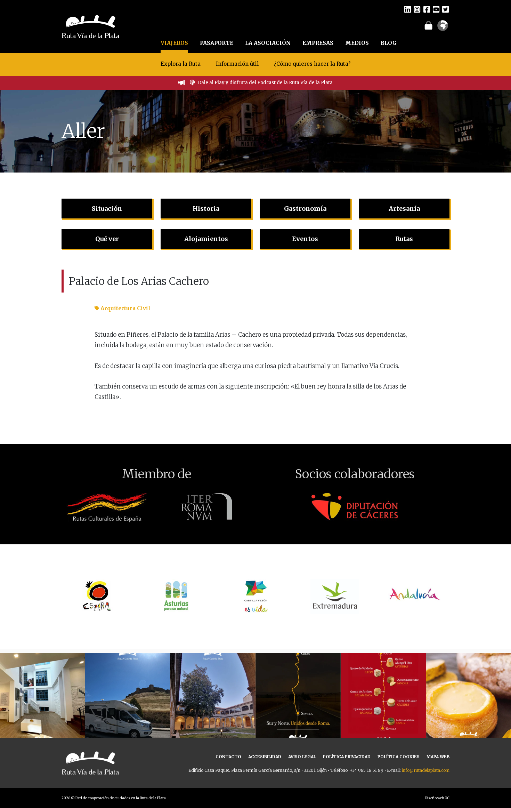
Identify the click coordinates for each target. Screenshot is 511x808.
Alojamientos (206, 239)
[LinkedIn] (407, 9)
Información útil (237, 64)
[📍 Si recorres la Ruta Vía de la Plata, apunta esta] (468, 695)
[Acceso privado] (428, 25)
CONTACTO (228, 756)
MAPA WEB (438, 756)
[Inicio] (91, 26)
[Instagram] (417, 9)
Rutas (404, 239)
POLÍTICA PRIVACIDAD (347, 756)
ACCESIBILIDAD (264, 756)
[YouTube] (436, 9)
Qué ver (107, 239)
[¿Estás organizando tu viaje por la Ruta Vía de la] (42, 695)
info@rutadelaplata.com (425, 770)
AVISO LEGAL (302, 756)
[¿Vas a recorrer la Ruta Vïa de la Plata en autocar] (127, 695)
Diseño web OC (437, 798)
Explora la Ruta (181, 64)
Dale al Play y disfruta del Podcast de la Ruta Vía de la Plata (265, 83)
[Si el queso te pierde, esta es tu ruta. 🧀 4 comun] (383, 695)
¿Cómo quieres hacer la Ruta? (312, 64)
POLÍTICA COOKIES (399, 756)
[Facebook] (426, 9)
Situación (107, 209)
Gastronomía (305, 209)
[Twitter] (445, 9)
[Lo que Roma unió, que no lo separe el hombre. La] (298, 695)
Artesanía (404, 209)
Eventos (305, 239)
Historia (206, 209)
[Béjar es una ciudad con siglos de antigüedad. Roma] (213, 695)
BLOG (389, 43)
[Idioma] (443, 28)
